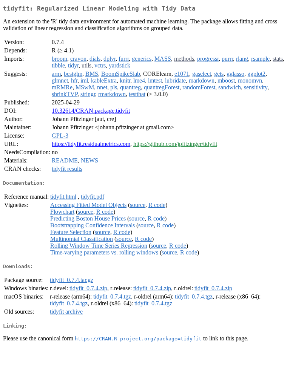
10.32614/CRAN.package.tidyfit (91, 110)
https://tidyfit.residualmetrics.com (91, 144)
